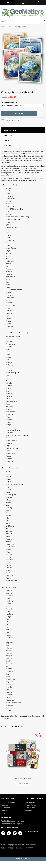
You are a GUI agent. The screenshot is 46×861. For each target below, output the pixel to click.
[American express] (10, 848)
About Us (4, 805)
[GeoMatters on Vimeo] (15, 833)
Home (3, 26)
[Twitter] (12, 120)
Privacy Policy (30, 805)
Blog (3, 813)
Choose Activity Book (9, 102)
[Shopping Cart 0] (38, 2)
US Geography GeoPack (23, 778)
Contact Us (29, 810)
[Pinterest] (15, 120)
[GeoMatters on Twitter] (9, 833)
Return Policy (30, 802)
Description (9, 130)
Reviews (7, 146)
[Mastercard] (19, 848)
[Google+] (18, 120)
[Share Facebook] (9, 120)
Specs (6, 141)
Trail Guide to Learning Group (12, 821)
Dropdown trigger (23, 2)
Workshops (5, 808)
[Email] (7, 120)
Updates (4, 810)
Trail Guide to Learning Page (12, 824)
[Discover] (29, 848)
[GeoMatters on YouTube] (20, 833)
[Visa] (3, 848)
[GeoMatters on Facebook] (3, 833)
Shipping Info (30, 808)
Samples (7, 135)
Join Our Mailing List (9, 802)
